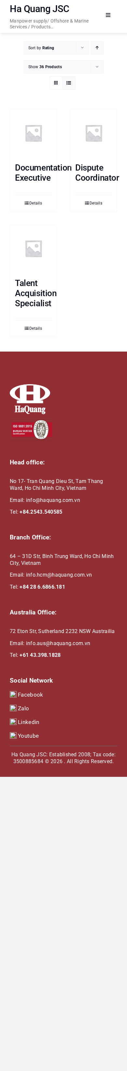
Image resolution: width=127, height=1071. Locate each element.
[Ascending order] (97, 47)
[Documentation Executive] (33, 133)
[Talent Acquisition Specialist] (33, 248)
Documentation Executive (43, 173)
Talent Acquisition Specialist (36, 293)
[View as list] (69, 83)
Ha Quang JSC (39, 8)
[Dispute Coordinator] (93, 133)
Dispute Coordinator (97, 173)
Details (35, 203)
